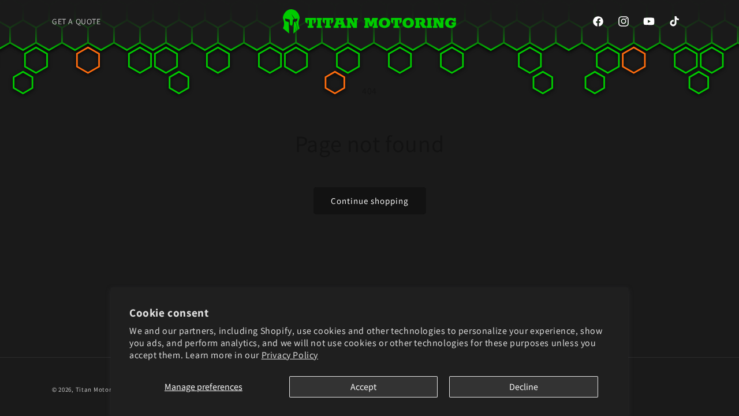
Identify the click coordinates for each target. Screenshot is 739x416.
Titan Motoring (99, 389)
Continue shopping (370, 200)
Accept (363, 387)
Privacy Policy (290, 355)
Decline (523, 387)
